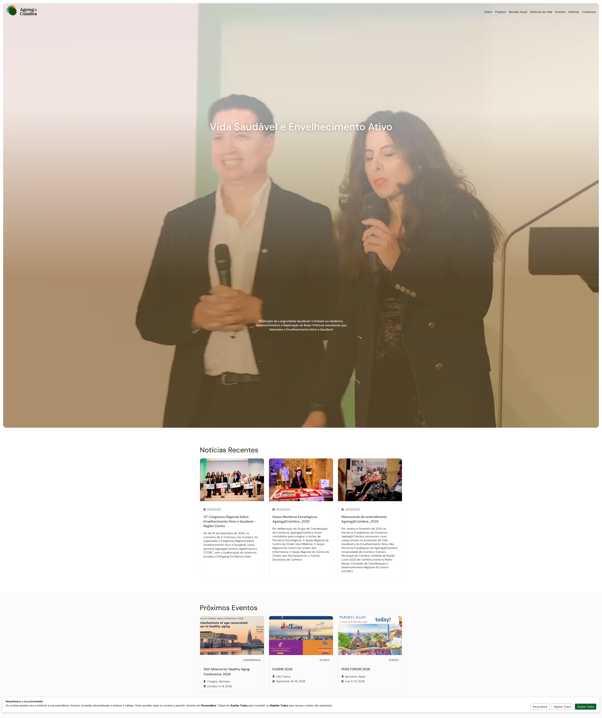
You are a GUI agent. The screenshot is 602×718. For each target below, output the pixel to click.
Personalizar (540, 706)
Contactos (589, 12)
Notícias (573, 12)
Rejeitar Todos (562, 706)
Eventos (560, 12)
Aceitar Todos (585, 706)
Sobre (488, 12)
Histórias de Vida (541, 12)
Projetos (500, 12)
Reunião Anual (518, 12)
